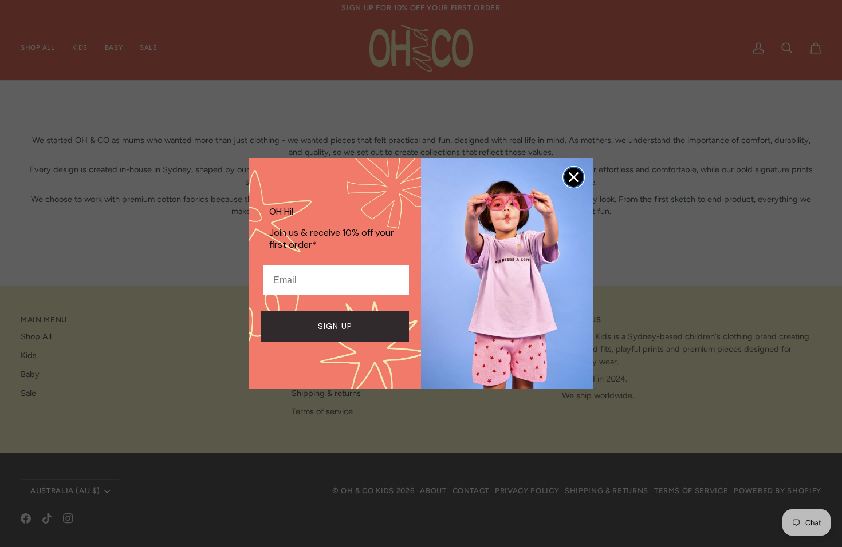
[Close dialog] (574, 177)
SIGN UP (335, 326)
